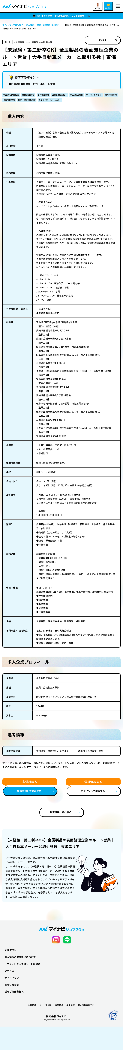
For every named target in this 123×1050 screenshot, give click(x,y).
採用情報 (70, 1005)
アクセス (9, 971)
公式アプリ (10, 950)
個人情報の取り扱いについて (20, 957)
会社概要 (32, 1005)
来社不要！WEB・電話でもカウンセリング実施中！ (61, 15)
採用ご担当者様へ (14, 991)
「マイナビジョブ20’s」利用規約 (22, 964)
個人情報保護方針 (86, 1005)
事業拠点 (59, 1005)
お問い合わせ (11, 984)
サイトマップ (11, 978)
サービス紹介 (45, 1005)
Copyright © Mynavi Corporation (56, 1020)
